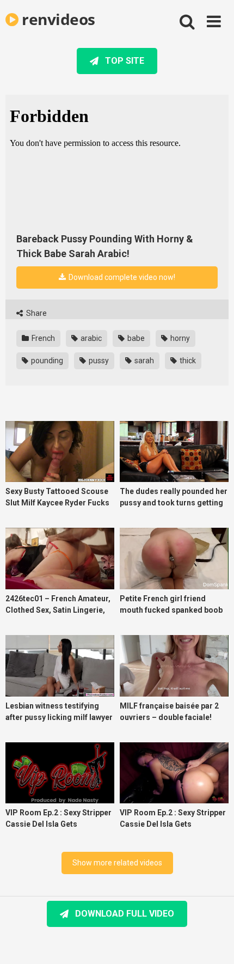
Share (35, 313)
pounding (46, 360)
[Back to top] (214, 942)
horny (179, 338)
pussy (98, 360)
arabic (90, 338)
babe (135, 338)
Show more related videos (117, 862)
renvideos (57, 19)
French (42, 338)
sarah (143, 360)
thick (187, 360)
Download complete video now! (121, 277)
